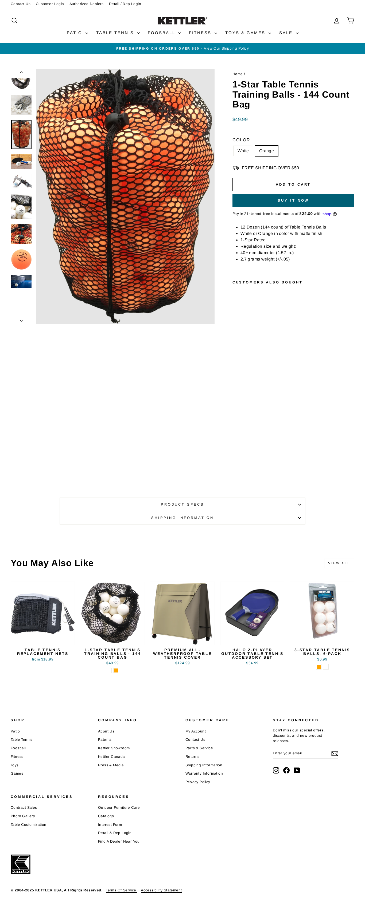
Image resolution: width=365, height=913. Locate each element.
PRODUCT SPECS (182, 504)
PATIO (75, 32)
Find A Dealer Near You (119, 841)
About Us (106, 731)
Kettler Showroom (114, 748)
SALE (286, 32)
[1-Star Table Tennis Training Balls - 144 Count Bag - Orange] (243, 460)
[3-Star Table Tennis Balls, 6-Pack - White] (325, 666)
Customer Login (50, 4)
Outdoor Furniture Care (119, 808)
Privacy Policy (197, 782)
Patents (105, 740)
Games (17, 773)
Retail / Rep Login (125, 4)
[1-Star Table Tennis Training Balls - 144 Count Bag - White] (236, 460)
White (243, 151)
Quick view (42, 639)
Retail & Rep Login (114, 833)
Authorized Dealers (86, 4)
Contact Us (20, 4)
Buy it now (293, 200)
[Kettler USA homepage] (174, 864)
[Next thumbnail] (21, 319)
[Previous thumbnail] (21, 73)
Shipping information (182, 518)
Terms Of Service (121, 890)
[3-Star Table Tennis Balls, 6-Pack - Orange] (318, 666)
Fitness (17, 757)
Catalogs (106, 816)
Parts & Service (199, 748)
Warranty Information (204, 773)
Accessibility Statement (161, 890)
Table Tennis (22, 740)
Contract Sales (24, 808)
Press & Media (111, 765)
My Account (195, 731)
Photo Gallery (23, 816)
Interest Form (110, 825)
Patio (15, 731)
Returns (192, 757)
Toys (15, 765)
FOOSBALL (162, 32)
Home (237, 74)
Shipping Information (203, 765)
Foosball (18, 748)
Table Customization (28, 825)
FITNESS (201, 32)
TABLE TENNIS (116, 32)
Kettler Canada (111, 757)
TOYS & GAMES (246, 32)
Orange (266, 151)
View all (339, 563)
